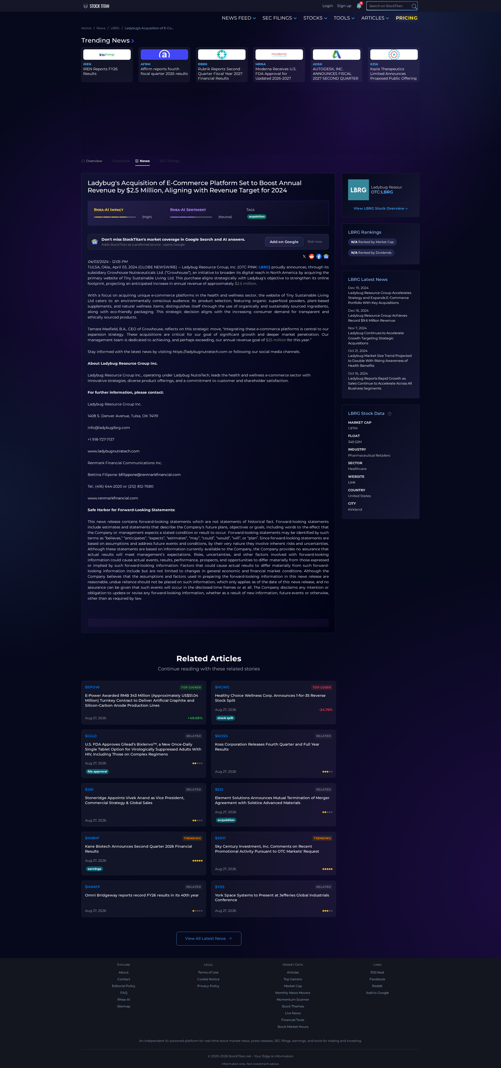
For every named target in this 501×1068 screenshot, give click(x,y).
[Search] (414, 6)
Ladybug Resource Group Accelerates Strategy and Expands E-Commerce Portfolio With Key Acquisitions (379, 298)
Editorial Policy (123, 986)
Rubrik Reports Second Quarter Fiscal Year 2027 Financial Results (220, 74)
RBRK (202, 64)
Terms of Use (208, 972)
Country (356, 490)
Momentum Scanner (293, 999)
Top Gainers (293, 979)
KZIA (374, 64)
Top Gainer (191, 687)
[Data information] (389, 414)
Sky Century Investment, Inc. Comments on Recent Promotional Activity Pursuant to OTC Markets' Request (267, 849)
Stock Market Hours (292, 1027)
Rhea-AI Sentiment (188, 209)
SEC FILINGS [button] (277, 18)
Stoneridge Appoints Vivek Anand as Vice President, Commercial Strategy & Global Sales (134, 800)
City (352, 503)
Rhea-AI (123, 999)
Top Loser (322, 687)
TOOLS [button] (342, 18)
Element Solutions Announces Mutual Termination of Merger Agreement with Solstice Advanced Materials (272, 800)
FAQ (123, 993)
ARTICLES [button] (372, 18)
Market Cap (359, 422)
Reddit (377, 986)
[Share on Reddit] (310, 256)
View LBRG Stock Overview (381, 208)
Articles (293, 972)
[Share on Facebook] (317, 256)
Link (351, 482)
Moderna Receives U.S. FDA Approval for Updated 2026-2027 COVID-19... (275, 76)
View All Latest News (205, 938)
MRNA (260, 64)
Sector (355, 463)
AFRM (145, 64)
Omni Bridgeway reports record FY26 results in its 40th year (142, 895)
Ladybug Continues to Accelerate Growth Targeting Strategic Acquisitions (376, 338)
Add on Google (284, 242)
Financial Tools (292, 1020)
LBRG (264, 267)
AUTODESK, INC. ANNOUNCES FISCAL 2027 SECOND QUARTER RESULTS (335, 76)
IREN (87, 64)
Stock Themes (293, 1006)
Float (354, 436)
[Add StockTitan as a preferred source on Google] (325, 256)
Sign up (344, 5)
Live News (293, 1013)
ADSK (317, 64)
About (124, 972)
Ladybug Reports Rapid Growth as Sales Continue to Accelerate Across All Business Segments (380, 383)
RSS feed (377, 972)
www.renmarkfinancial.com (113, 498)
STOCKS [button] (313, 18)
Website (356, 477)
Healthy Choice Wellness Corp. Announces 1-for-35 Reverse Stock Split (270, 698)
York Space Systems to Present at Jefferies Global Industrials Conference (272, 897)
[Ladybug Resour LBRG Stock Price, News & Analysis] (358, 189)
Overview (94, 161)
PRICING (407, 18)
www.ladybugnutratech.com (114, 451)
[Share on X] (303, 256)
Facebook (377, 979)
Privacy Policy (208, 986)
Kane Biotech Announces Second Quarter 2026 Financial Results (138, 849)
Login (328, 5)
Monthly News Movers (292, 993)
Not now (315, 241)
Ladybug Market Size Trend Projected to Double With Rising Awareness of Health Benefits (380, 361)
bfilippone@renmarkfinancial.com (150, 474)
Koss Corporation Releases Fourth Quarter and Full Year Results (267, 747)
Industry (357, 449)
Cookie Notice (208, 979)
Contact (123, 979)
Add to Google (377, 993)
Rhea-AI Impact (108, 209)
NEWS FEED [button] (236, 18)
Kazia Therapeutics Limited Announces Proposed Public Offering (393, 74)
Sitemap (123, 1006)
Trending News (105, 40)
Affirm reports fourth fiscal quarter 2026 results (164, 71)
